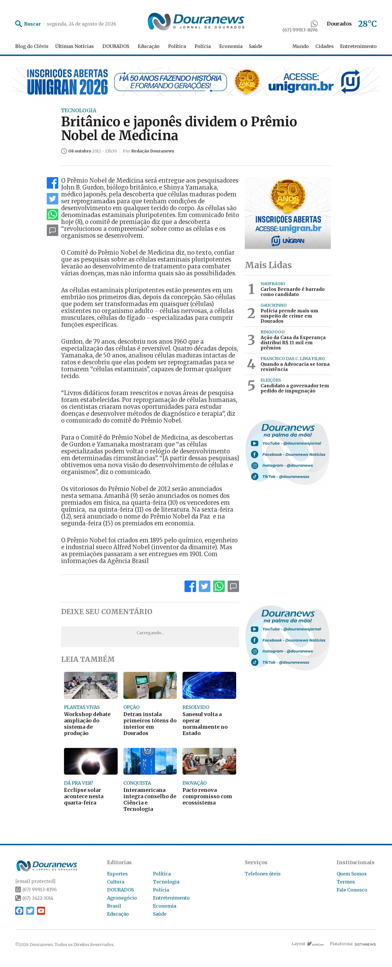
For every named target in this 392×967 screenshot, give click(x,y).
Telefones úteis (263, 874)
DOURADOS (115, 46)
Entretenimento (358, 46)
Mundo (300, 46)
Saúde (255, 46)
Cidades (324, 46)
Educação (149, 46)
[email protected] (35, 881)
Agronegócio (122, 898)
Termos (346, 882)
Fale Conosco (352, 890)
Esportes (117, 874)
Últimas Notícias (74, 46)
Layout (298, 943)
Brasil (114, 906)
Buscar (32, 24)
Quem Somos (352, 874)
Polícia (203, 46)
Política (177, 46)
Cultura (115, 882)
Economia (230, 46)
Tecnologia (166, 882)
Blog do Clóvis (31, 46)
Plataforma (341, 943)
